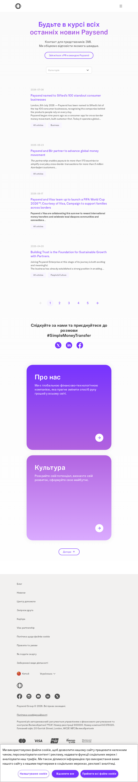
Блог (19, 583)
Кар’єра (21, 619)
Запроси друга (25, 610)
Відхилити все (65, 773)
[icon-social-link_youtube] (38, 696)
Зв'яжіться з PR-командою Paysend (69, 55)
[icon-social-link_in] (29, 696)
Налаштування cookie (33, 773)
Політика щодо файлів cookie (33, 636)
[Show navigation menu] (120, 6)
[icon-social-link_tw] (57, 696)
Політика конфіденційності (32, 714)
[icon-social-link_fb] (19, 696)
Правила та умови (27, 645)
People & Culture (58, 275)
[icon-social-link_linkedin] (47, 696)
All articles (38, 125)
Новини (21, 592)
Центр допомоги (26, 601)
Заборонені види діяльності (32, 662)
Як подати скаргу (27, 654)
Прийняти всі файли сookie (99, 773)
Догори (67, 551)
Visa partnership (26, 627)
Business (55, 125)
